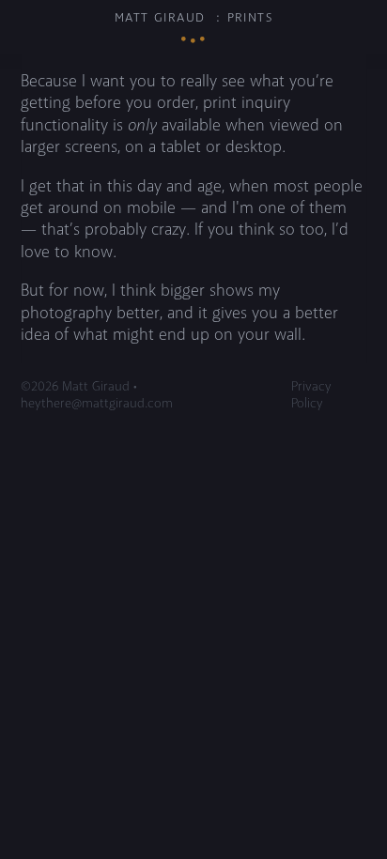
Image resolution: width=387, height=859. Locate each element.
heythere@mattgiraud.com (97, 403)
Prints (250, 17)
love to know (67, 252)
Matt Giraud (160, 17)
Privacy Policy (311, 395)
